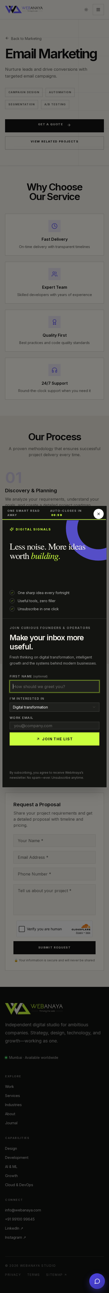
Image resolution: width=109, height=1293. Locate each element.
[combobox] (54, 707)
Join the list (57, 739)
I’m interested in (27, 698)
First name (29, 676)
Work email (21, 717)
